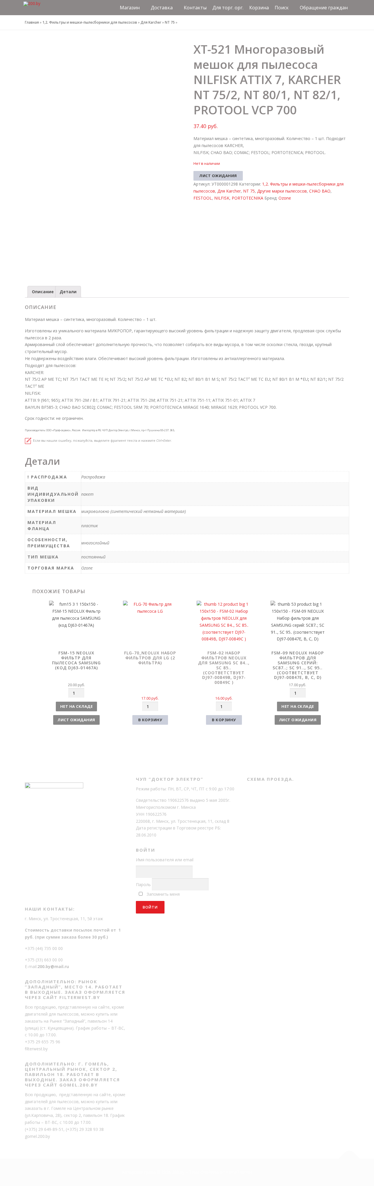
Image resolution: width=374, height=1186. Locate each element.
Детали (68, 291)
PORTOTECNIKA (247, 198)
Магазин (130, 7)
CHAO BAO (319, 191)
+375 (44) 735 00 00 (44, 948)
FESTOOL (202, 198)
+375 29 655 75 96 (42, 1041)
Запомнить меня (163, 894)
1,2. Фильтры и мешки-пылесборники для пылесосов (89, 22)
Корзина (259, 7)
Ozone (284, 198)
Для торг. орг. (227, 7)
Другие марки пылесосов (282, 191)
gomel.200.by (37, 1136)
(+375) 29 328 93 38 (85, 1129)
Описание (43, 291)
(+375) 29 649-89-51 (44, 1129)
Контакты (195, 7)
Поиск (282, 7)
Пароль (143, 884)
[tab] (42, 292)
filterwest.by (36, 1048)
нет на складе (76, 706)
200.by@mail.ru (53, 966)
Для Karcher (151, 22)
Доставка (162, 7)
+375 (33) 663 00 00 (44, 960)
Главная (32, 22)
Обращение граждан (324, 7)
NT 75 (170, 22)
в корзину (150, 719)
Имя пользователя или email (164, 859)
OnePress (209, 1172)
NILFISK (221, 198)
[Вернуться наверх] (349, 1158)
